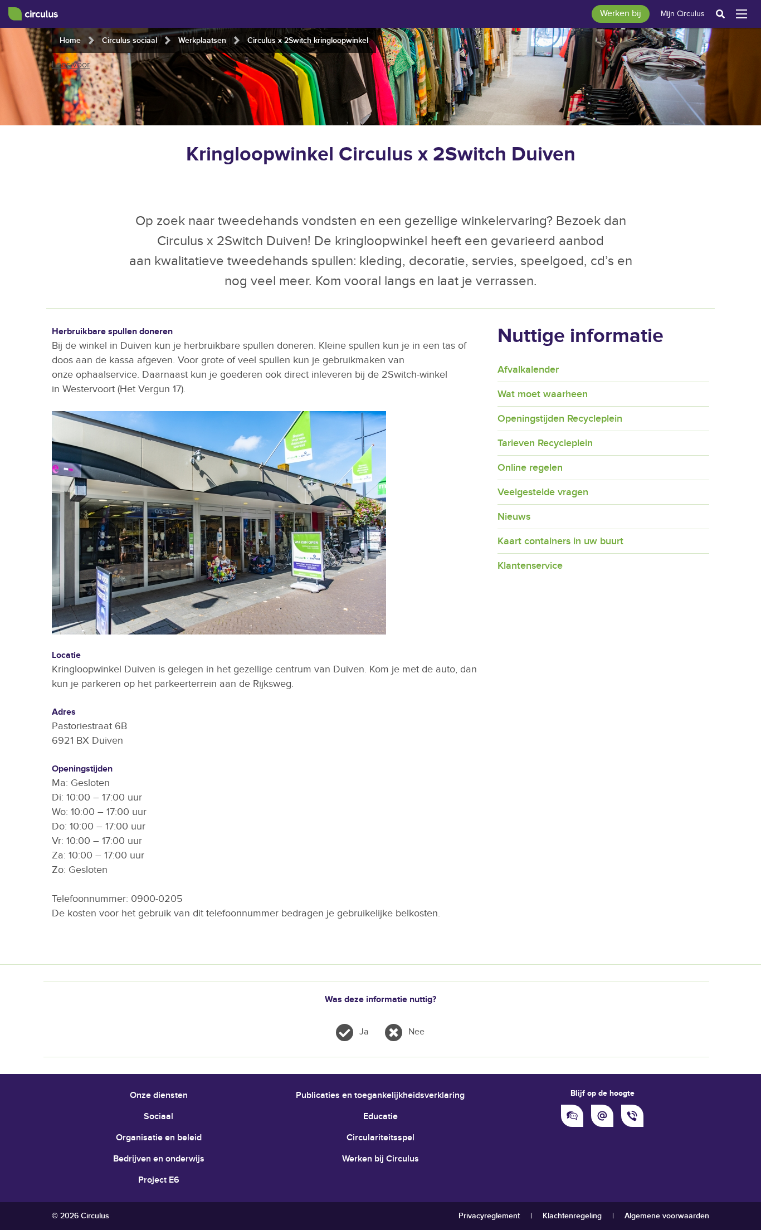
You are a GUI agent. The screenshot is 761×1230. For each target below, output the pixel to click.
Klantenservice (530, 566)
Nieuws (513, 517)
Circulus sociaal (129, 40)
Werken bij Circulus (380, 1159)
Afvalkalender (528, 369)
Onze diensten (159, 1095)
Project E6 (158, 1180)
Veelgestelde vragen (542, 492)
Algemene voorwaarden (667, 1216)
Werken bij (620, 13)
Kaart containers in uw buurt (560, 541)
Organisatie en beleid (159, 1138)
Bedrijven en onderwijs (158, 1159)
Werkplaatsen (202, 40)
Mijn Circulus (683, 13)
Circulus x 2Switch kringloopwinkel (307, 40)
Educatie (380, 1116)
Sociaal (158, 1116)
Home (70, 40)
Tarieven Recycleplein (545, 443)
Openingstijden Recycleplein (559, 418)
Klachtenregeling (572, 1216)
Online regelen (530, 468)
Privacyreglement (489, 1216)
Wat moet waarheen (542, 394)
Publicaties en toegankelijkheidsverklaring (380, 1095)
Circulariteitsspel (380, 1138)
